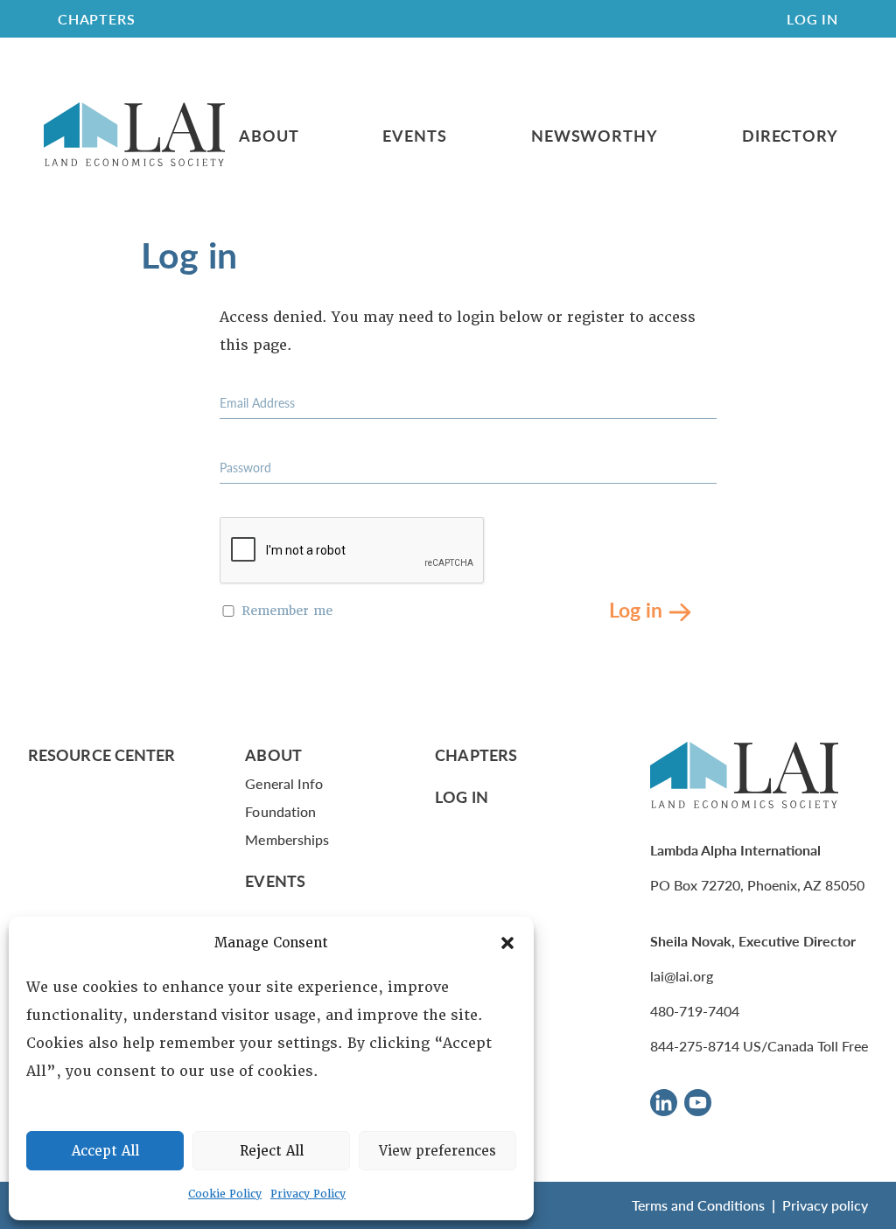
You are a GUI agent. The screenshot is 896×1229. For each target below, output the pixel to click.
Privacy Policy (308, 1194)
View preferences (437, 1151)
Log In (812, 19)
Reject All (272, 1151)
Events (414, 135)
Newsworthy (594, 135)
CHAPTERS (96, 19)
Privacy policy (825, 1205)
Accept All (105, 1151)
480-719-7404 (694, 1011)
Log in (635, 608)
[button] (507, 943)
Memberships (287, 839)
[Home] (134, 135)
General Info (284, 783)
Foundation (280, 811)
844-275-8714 (694, 1046)
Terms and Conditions (698, 1205)
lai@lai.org (681, 976)
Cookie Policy (225, 1194)
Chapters (476, 754)
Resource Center (101, 754)
